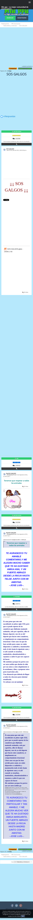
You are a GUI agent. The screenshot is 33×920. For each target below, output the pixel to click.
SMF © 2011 (15, 909)
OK (23, 916)
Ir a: (12, 861)
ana (17, 458)
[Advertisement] (16, 47)
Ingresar (10, 18)
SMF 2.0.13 (8, 909)
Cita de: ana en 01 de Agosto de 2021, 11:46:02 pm (14, 539)
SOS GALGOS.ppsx (14, 249)
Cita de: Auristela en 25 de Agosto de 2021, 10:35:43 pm (15, 732)
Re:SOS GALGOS (11, 473)
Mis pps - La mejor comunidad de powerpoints (14, 7)
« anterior (24, 66)
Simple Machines (23, 909)
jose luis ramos (17, 131)
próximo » (30, 66)
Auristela (17, 596)
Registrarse (22, 18)
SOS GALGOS (10, 149)
